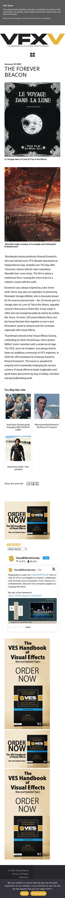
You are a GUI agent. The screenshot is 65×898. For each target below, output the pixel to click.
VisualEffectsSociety (25, 570)
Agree (24, 893)
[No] (61, 888)
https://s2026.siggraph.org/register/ (25, 595)
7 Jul (39, 570)
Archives (14, 544)
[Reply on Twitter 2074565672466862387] (10, 627)
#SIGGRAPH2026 (39, 575)
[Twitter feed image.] (32, 610)
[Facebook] (32, 484)
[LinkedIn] (37, 484)
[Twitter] (28, 484)
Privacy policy (38, 893)
